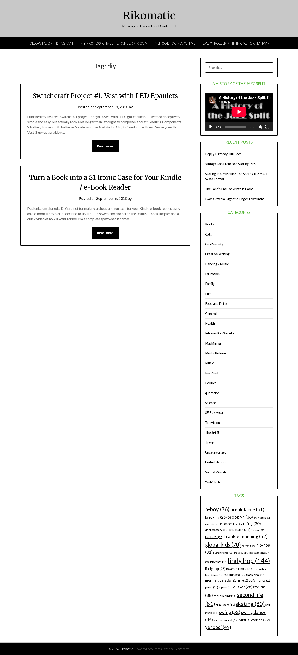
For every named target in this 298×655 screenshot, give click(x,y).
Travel (209, 442)
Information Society (219, 333)
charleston (262, 517)
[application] (239, 112)
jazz (254, 552)
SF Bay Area (214, 412)
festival (258, 530)
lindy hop (249, 560)
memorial (256, 575)
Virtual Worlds (215, 472)
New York (212, 373)
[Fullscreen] (267, 127)
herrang (248, 545)
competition (214, 524)
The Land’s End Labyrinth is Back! (229, 189)
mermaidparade (221, 580)
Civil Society (214, 244)
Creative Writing (217, 254)
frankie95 (214, 537)
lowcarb (235, 569)
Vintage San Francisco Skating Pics (230, 164)
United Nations (216, 462)
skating (250, 603)
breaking (216, 517)
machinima (235, 574)
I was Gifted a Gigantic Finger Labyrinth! (234, 199)
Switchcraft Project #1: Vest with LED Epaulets (105, 96)
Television (212, 423)
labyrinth (218, 562)
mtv (243, 580)
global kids (223, 544)
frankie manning (246, 536)
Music (209, 363)
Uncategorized (215, 452)
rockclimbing (225, 596)
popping (226, 587)
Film (208, 294)
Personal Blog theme (176, 649)
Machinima (213, 343)
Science (210, 403)
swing (229, 612)
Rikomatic (149, 15)
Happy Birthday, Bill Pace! (224, 154)
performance (260, 580)
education (239, 530)
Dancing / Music (217, 264)
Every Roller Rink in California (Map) (237, 43)
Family (210, 284)
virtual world (226, 620)
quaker (242, 587)
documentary (216, 530)
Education (212, 274)
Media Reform (215, 353)
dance (231, 524)
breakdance (247, 509)
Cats (208, 234)
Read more (105, 146)
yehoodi (218, 627)
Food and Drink (216, 303)
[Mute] (260, 127)
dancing (250, 523)
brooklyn (240, 517)
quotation (212, 393)
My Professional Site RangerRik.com (114, 43)
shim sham (225, 604)
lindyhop (215, 569)
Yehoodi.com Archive (175, 43)
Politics (210, 383)
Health (210, 323)
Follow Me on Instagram (50, 43)
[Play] (211, 127)
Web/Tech (212, 482)
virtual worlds (254, 619)
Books (209, 224)
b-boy (217, 509)
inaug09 (241, 552)
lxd (249, 569)
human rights (223, 552)
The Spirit (212, 432)
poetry (211, 587)
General (211, 313)
